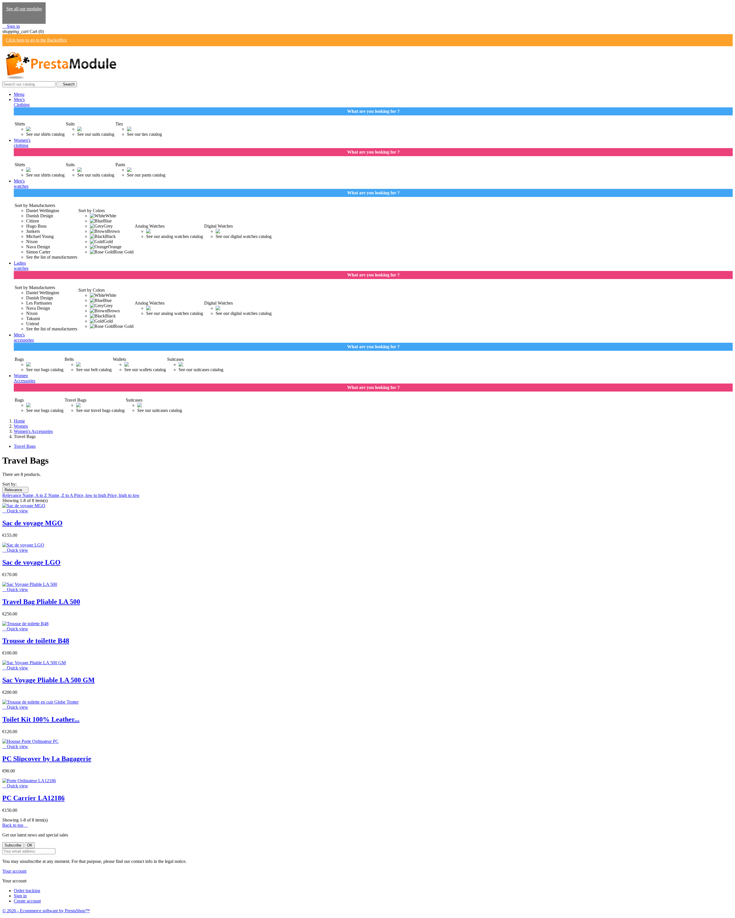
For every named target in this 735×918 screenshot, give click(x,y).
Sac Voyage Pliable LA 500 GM (48, 680)
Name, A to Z (35, 495)
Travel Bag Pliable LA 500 (41, 601)
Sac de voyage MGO (32, 523)
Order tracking (27, 890)
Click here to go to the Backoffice (36, 40)
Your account (14, 871)
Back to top (15, 825)
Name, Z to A (61, 495)
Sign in (20, 895)
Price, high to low (123, 495)
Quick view (15, 510)
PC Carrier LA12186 (33, 798)
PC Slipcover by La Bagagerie (46, 758)
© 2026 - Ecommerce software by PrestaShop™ (46, 910)
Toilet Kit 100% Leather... (41, 719)
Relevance (15, 490)
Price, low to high (90, 495)
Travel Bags (25, 446)
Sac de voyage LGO (31, 562)
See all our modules (24, 8)
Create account (27, 900)
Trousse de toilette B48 (35, 640)
